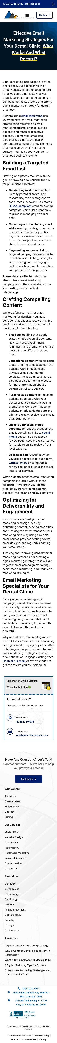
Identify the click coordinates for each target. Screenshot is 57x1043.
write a (18, 462)
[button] (27, 15)
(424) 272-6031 (25, 721)
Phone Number (22, 718)
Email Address (21, 731)
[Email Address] (10, 731)
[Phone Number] (10, 717)
